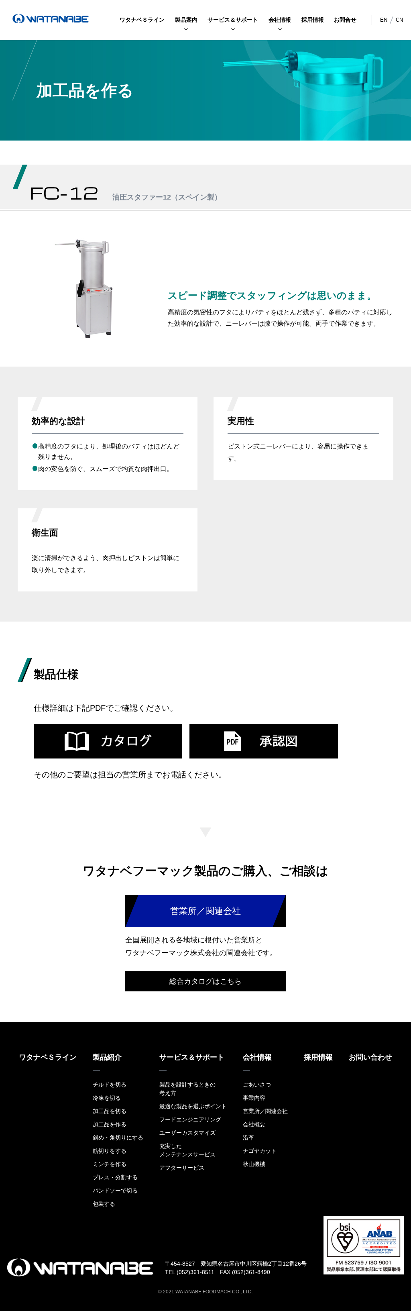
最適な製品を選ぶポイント (193, 1106)
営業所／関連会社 (265, 1111)
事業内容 (254, 1098)
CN (399, 20)
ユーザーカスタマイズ (187, 1133)
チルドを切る (109, 1084)
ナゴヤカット (260, 1151)
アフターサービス (181, 1167)
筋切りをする (109, 1151)
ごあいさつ (257, 1084)
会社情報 (280, 19)
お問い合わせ (370, 1057)
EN (383, 20)
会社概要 (254, 1124)
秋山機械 (254, 1164)
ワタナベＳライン (142, 19)
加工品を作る (109, 1124)
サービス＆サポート (233, 19)
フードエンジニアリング (190, 1119)
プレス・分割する (115, 1177)
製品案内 (186, 19)
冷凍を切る (107, 1098)
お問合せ (345, 19)
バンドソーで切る (115, 1190)
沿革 (248, 1137)
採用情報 (312, 19)
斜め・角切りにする (118, 1137)
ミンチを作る (109, 1164)
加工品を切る (109, 1111)
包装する (104, 1204)
